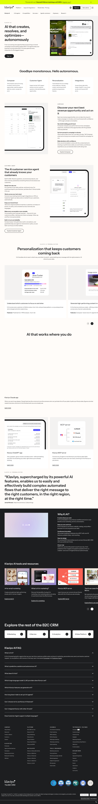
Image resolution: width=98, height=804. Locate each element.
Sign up (76, 7)
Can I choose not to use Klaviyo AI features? (19, 702)
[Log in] (71, 8)
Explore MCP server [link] (63, 599)
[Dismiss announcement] (91, 2)
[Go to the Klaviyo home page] (9, 8)
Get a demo (86, 7)
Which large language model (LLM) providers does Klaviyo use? (25, 680)
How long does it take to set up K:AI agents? (19, 695)
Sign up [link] (9, 56)
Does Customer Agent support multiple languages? (21, 716)
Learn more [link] (8, 408)
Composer (47, 658)
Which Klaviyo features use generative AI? (18, 687)
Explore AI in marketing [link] (38, 600)
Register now (66, 2)
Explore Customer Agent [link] (14, 231)
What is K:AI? (9, 653)
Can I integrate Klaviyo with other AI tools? (18, 709)
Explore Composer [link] (65, 152)
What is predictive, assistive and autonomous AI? (21, 666)
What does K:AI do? (11, 673)
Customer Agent (57, 658)
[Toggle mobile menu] (92, 8)
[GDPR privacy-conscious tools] (90, 783)
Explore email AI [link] (9, 599)
